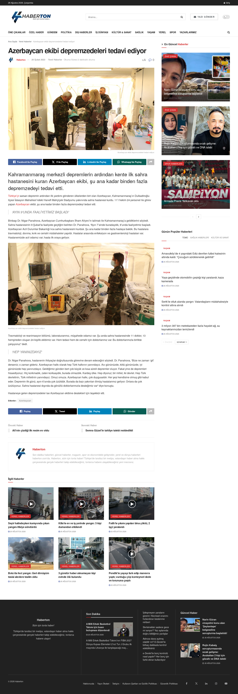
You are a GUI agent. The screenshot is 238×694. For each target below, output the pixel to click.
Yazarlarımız (188, 32)
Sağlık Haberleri (199, 237)
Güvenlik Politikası (169, 683)
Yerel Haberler (25, 41)
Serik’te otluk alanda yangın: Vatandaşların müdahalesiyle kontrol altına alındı (195, 303)
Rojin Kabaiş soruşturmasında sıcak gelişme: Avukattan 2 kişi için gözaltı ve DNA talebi (190, 145)
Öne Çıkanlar (16, 32)
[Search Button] (182, 17)
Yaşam (151, 32)
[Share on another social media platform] (150, 162)
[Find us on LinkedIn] (206, 683)
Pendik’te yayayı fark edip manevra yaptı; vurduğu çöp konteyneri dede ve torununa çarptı (130, 576)
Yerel (162, 32)
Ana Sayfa (12, 41)
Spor (173, 32)
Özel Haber (36, 32)
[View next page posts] (198, 216)
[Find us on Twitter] (196, 683)
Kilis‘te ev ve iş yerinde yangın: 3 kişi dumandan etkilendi (79, 525)
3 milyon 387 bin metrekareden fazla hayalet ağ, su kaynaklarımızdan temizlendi (191, 327)
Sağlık (139, 32)
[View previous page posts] (192, 216)
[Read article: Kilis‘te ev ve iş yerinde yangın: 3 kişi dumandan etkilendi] (81, 503)
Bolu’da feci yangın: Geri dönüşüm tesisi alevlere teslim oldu (28, 574)
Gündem (52, 32)
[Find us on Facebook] (186, 683)
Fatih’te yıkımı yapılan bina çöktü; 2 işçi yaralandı (129, 525)
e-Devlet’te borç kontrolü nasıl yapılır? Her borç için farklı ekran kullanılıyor (156, 656)
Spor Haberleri (173, 163)
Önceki (168, 342)
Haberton (21, 59)
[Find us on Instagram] (216, 683)
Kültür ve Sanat (220, 237)
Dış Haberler (83, 32)
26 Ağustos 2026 (18, 531)
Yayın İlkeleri (103, 683)
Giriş (227, 2)
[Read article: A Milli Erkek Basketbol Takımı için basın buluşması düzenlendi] (123, 629)
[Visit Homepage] (31, 17)
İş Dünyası (102, 32)
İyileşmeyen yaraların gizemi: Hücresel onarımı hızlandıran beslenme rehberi (155, 617)
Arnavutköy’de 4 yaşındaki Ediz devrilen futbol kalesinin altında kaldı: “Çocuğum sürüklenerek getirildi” (194, 255)
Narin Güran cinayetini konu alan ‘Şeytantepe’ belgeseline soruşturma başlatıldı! (190, 91)
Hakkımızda (88, 683)
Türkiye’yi (14, 196)
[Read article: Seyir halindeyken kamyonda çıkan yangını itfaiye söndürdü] (31, 503)
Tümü (185, 237)
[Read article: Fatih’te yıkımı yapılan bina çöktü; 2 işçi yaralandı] (131, 503)
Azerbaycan (22, 204)
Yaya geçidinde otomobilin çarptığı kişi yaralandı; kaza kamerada (193, 279)
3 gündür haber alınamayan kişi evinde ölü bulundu (76, 574)
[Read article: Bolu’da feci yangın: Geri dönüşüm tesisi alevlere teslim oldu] (31, 553)
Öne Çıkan (170, 56)
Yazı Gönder (206, 16)
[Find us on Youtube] (226, 683)
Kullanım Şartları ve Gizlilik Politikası (140, 683)
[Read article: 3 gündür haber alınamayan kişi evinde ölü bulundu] (81, 553)
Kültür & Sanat (121, 32)
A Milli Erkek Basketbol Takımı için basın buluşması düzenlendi (98, 627)
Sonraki (181, 342)
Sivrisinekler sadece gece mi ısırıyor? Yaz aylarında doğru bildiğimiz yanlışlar (156, 630)
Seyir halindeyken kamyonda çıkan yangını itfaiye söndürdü (28, 525)
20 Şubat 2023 (38, 59)
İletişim (116, 683)
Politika (66, 32)
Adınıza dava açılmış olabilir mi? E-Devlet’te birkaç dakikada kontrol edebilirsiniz (154, 643)
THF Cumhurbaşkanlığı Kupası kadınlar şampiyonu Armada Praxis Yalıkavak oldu (193, 199)
